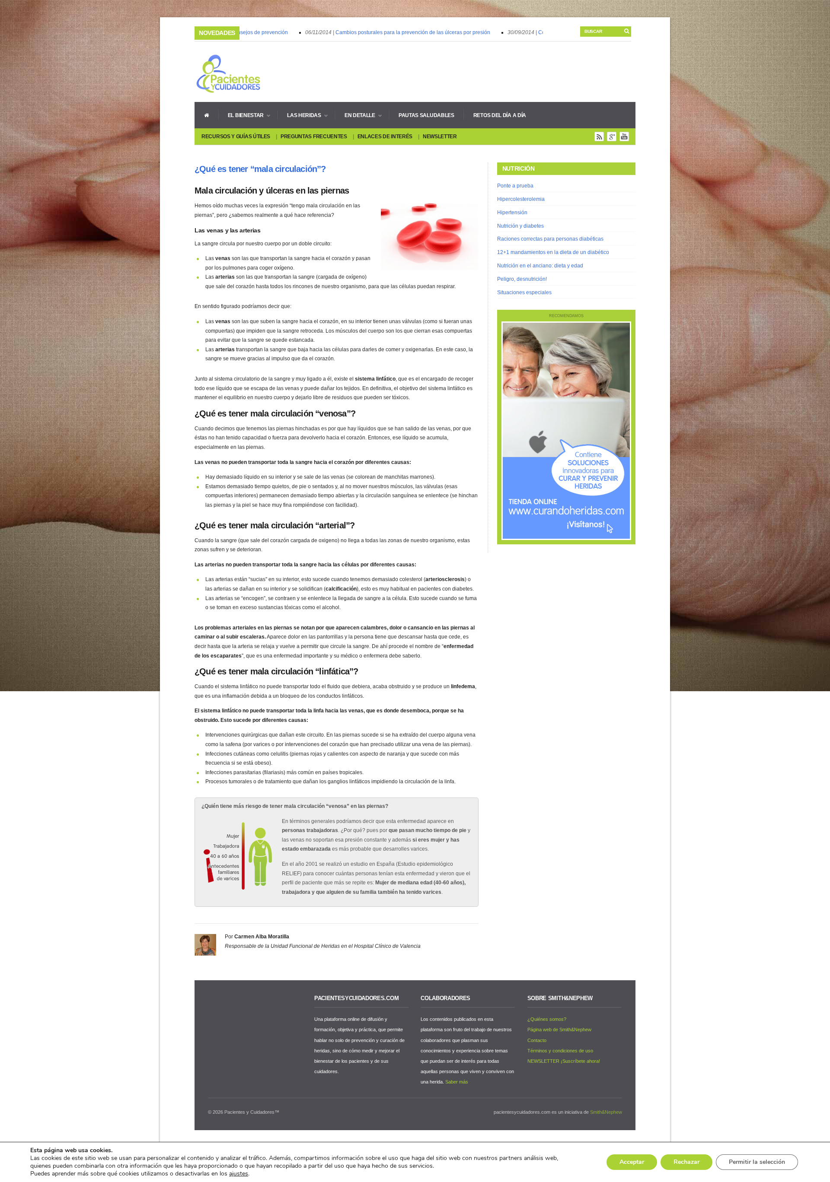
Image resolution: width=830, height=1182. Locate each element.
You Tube (624, 136)
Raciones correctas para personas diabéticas (550, 239)
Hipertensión (512, 213)
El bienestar (241, 115)
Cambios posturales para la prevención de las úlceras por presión (397, 32)
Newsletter (440, 136)
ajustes (238, 1174)
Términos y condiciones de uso (560, 1050)
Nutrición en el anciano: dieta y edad (540, 266)
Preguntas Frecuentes (314, 136)
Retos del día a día (499, 115)
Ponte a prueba (515, 186)
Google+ (611, 136)
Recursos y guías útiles (235, 136)
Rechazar (686, 1162)
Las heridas (299, 115)
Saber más (456, 1081)
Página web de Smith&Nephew (559, 1029)
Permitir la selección (757, 1162)
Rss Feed (599, 136)
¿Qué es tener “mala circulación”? (260, 169)
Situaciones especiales (524, 292)
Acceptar (631, 1162)
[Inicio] (206, 115)
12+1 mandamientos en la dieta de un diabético (553, 252)
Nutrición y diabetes (520, 226)
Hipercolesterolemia (521, 199)
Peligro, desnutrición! (522, 279)
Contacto (536, 1040)
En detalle (355, 115)
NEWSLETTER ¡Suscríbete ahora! (563, 1061)
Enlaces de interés (385, 136)
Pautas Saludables (426, 115)
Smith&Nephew (606, 1112)
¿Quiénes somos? (546, 1019)
